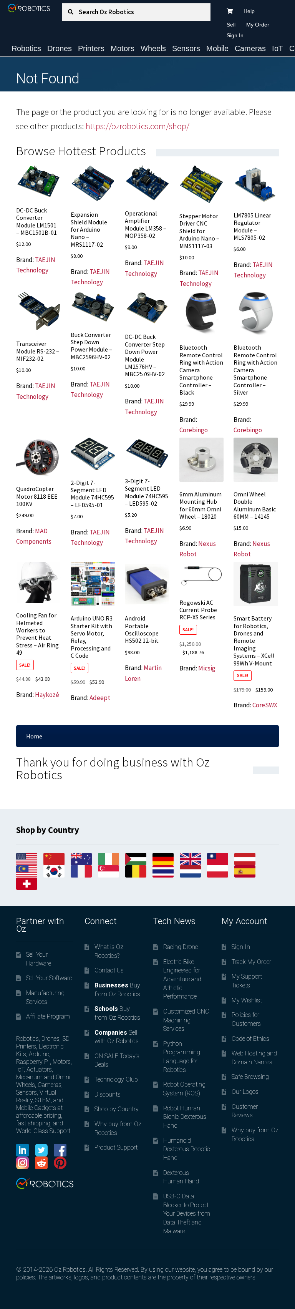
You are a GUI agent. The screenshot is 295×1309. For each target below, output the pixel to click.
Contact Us (109, 970)
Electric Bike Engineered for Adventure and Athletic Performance (182, 979)
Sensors (186, 48)
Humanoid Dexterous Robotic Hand (186, 1149)
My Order (257, 25)
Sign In (235, 35)
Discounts (107, 1094)
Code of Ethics (250, 1038)
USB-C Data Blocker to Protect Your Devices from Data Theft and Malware (186, 1214)
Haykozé (47, 694)
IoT (277, 48)
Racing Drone (180, 947)
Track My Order (251, 962)
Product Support (116, 1147)
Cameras (250, 48)
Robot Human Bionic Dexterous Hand (184, 1117)
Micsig (206, 668)
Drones (59, 48)
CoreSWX (264, 705)
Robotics (26, 48)
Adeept (99, 697)
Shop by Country (116, 1109)
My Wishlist (247, 1000)
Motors (122, 48)
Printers (91, 48)
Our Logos (245, 1091)
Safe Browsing (250, 1076)
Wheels (153, 48)
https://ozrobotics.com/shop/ (137, 126)
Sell (231, 25)
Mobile (217, 48)
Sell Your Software (49, 978)
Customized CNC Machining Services (186, 1020)
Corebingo (193, 430)
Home (34, 736)
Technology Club (116, 1079)
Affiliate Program (48, 1016)
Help (249, 11)
